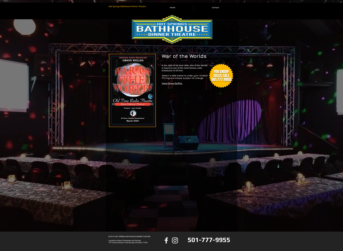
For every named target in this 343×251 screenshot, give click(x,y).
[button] (172, 83)
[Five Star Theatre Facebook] (166, 240)
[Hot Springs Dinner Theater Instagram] (175, 240)
